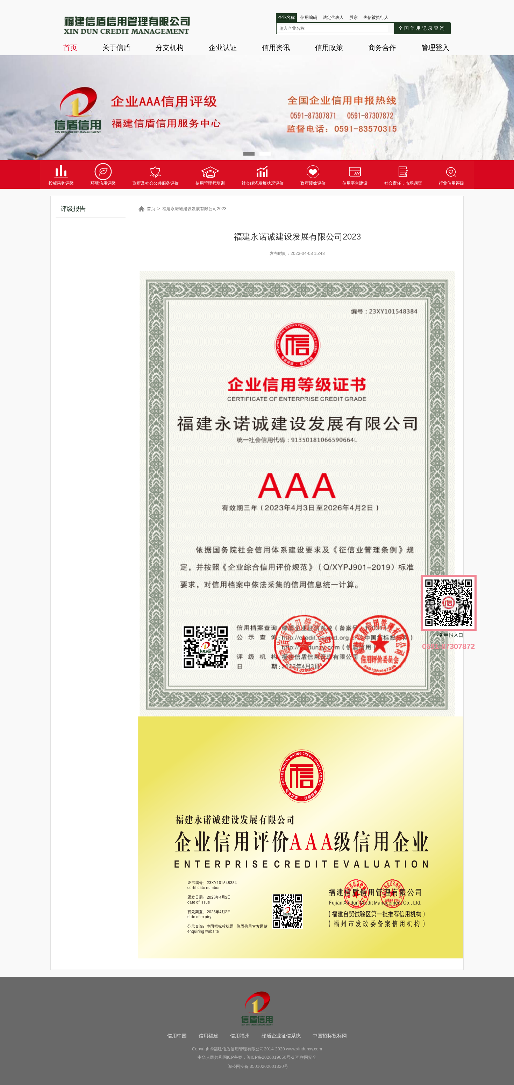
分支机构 (170, 47)
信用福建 (208, 1035)
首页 (70, 47)
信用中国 (177, 1035)
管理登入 (435, 47)
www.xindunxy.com (304, 1049)
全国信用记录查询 (422, 28)
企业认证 (223, 47)
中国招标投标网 (330, 1035)
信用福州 (240, 1035)
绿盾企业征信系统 (281, 1035)
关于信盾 (116, 47)
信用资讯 (276, 47)
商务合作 (382, 47)
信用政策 (329, 47)
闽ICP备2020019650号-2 (270, 1057)
